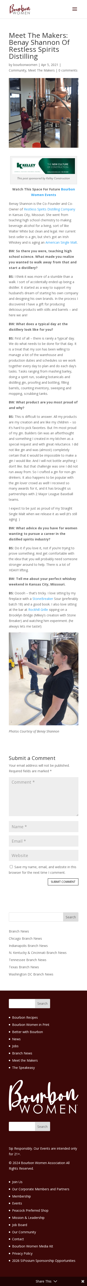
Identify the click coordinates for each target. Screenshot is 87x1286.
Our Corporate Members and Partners (40, 1189)
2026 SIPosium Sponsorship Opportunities (43, 1260)
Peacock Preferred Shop (30, 1210)
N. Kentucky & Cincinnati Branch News (38, 952)
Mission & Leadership (28, 1217)
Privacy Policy (22, 1253)
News (16, 1039)
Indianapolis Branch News (28, 945)
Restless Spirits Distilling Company (49, 209)
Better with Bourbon (27, 1032)
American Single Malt (61, 242)
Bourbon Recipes (25, 1017)
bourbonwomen (25, 64)
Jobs (15, 1046)
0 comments (67, 70)
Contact (18, 1239)
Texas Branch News (24, 967)
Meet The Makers (41, 70)
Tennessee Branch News (27, 960)
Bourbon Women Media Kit (32, 1246)
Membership (21, 1196)
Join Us (17, 1182)
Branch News (19, 931)
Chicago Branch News (25, 938)
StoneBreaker (42, 598)
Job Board (19, 1225)
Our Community (24, 1232)
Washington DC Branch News (31, 974)
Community (17, 70)
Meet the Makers (25, 1060)
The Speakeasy (23, 1067)
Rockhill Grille (38, 609)
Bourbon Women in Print (30, 1024)
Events (17, 1203)
